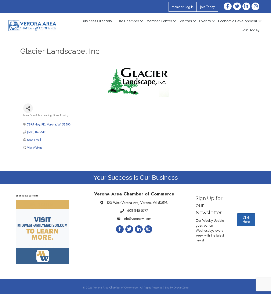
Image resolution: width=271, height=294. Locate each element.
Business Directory (97, 21)
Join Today (207, 6)
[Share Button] (28, 108)
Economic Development (237, 21)
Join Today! (251, 30)
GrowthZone (181, 288)
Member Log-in (183, 6)
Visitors (186, 21)
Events (205, 21)
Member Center (159, 21)
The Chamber (128, 21)
